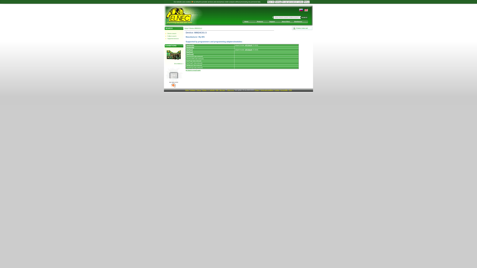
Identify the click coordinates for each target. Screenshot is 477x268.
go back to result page (193, 70)
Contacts (192, 90)
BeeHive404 (190, 47)
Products (260, 21)
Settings (278, 2)
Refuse (306, 2)
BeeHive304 (190, 45)
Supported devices (173, 38)
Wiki (217, 90)
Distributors (298, 21)
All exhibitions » (178, 63)
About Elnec (286, 21)
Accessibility (284, 90)
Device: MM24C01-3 (196, 28)
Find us (199, 90)
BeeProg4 (189, 52)
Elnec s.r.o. (230, 90)
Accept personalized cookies (292, 2)
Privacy (257, 90)
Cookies (277, 90)
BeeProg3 (189, 49)
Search (304, 17)
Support (272, 21)
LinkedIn (212, 90)
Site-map (222, 90)
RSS (290, 90)
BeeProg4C (190, 54)
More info (271, 2)
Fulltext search (171, 36)
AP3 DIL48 (248, 45)
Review (204, 90)
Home (246, 21)
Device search (171, 33)
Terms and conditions (266, 90)
